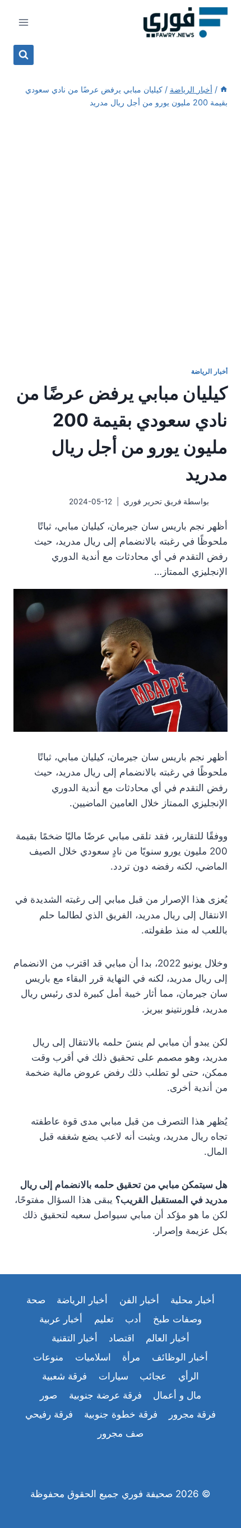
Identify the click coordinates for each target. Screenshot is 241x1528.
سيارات (113, 1376)
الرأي (188, 1376)
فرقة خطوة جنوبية (120, 1414)
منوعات (48, 1357)
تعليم (104, 1319)
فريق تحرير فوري (152, 501)
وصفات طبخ (177, 1319)
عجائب (153, 1376)
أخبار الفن (139, 1300)
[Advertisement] (120, 237)
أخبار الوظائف (180, 1357)
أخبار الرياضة (209, 371)
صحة (35, 1300)
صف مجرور (120, 1433)
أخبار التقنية (75, 1338)
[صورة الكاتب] (221, 502)
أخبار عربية (60, 1319)
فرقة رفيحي (49, 1414)
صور (48, 1395)
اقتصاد (122, 1338)
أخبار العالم (167, 1338)
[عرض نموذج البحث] (23, 55)
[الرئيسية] (224, 89)
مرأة (131, 1357)
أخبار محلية (192, 1300)
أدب (133, 1319)
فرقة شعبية (64, 1376)
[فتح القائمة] (23, 22)
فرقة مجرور (192, 1414)
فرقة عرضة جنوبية (105, 1395)
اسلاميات (93, 1357)
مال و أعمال (177, 1395)
